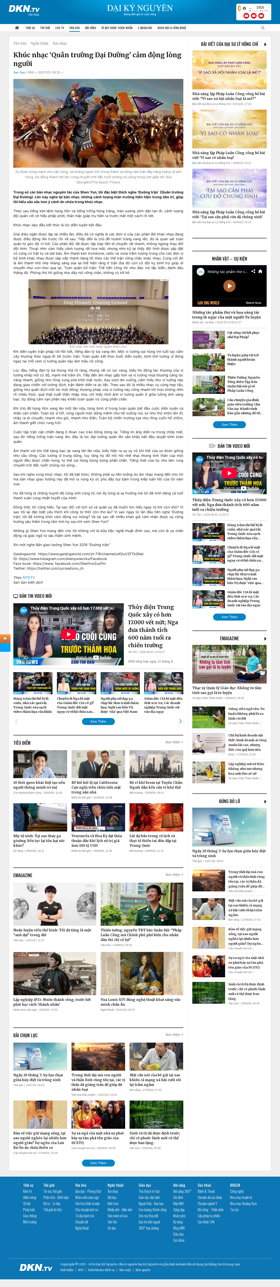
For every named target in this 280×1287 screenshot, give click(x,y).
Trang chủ (17, 28)
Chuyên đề (81, 1221)
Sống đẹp (179, 1209)
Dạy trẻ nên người (149, 1221)
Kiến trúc (113, 1203)
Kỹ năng (18, 850)
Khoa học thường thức (243, 1203)
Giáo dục (145, 1185)
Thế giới (45, 28)
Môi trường (136, 792)
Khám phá (179, 1215)
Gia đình (178, 1197)
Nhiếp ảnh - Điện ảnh (120, 1209)
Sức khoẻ (178, 1240)
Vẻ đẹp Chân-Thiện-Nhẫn (117, 28)
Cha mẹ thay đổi (148, 1215)
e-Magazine (145, 28)
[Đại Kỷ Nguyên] (24, 7)
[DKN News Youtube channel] (246, 16)
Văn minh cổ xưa (118, 1215)
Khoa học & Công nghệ (172, 28)
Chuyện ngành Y (207, 1203)
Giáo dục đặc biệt (149, 1197)
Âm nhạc (60, 43)
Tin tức (234, 1209)
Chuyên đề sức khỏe (210, 1197)
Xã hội (26, 1203)
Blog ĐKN (179, 1228)
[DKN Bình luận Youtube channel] (254, 16)
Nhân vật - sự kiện (203, 322)
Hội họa (112, 1197)
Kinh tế (27, 1191)
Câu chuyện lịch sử (24, 1153)
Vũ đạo (112, 1228)
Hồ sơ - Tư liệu (51, 1203)
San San (19, 72)
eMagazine (229, 638)
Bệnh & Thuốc (206, 1191)
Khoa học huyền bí (241, 1197)
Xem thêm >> (174, 741)
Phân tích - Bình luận (56, 1197)
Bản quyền (142, 1270)
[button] (180, 721)
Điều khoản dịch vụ (101, 1270)
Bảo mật (125, 1270)
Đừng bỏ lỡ (229, 801)
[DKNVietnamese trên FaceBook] (244, 8)
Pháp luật (29, 1209)
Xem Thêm (98, 721)
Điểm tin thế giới (81, 797)
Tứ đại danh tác (84, 1215)
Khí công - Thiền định (211, 1209)
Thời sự (30, 28)
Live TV (59, 28)
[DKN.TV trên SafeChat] (239, 8)
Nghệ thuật (40, 43)
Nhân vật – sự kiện (229, 258)
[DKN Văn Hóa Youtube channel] (261, 16)
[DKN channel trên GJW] (259, 8)
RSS (81, 1270)
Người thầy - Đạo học (151, 1203)
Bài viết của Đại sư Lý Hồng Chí (229, 44)
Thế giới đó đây (52, 1209)
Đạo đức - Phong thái (88, 1191)
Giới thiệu (67, 1270)
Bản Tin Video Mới (234, 446)
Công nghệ (236, 1191)
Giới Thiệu (33, 14)
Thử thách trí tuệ (149, 1191)
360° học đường (149, 1228)
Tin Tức (132, 652)
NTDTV (29, 577)
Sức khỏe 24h (206, 1221)
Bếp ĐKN (178, 1203)
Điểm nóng (29, 1197)
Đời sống (90, 28)
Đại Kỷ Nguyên (148, 1264)
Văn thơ (112, 1221)
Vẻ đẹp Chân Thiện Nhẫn (207, 698)
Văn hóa (74, 28)
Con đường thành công (27, 792)
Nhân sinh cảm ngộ (25, 1009)
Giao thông (30, 1215)
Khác (231, 754)
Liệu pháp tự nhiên (209, 1215)
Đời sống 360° (182, 1191)
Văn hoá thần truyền (84, 1094)
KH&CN (235, 1185)
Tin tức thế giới (52, 1191)
